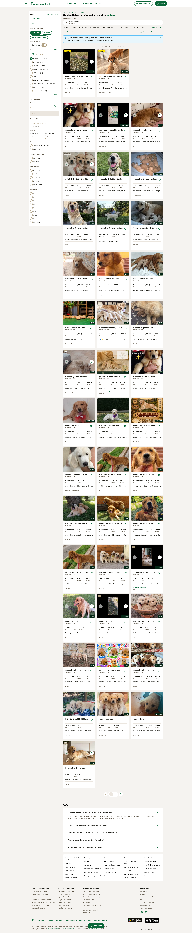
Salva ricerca (72, 32)
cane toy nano (70, 863)
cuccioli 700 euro (150, 858)
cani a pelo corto (71, 878)
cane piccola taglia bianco (130, 862)
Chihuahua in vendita (39, 891)
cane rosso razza (130, 858)
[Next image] (92, 62)
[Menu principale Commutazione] (26, 4)
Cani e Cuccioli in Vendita (41, 888)
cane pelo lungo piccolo (93, 876)
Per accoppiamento (39, 37)
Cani (32, 23)
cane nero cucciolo (91, 872)
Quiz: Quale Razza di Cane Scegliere (92, 906)
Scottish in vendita (64, 902)
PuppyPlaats (59, 920)
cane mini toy (109, 869)
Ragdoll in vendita (64, 897)
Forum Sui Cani (88, 900)
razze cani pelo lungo (112, 865)
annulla (55, 49)
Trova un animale (72, 3)
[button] (79, 61)
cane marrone (70, 867)
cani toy (87, 858)
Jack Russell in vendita (40, 905)
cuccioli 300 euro (130, 878)
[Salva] (91, 77)
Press (142, 900)
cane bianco (108, 876)
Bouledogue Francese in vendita (43, 902)
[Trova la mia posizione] (55, 106)
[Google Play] (135, 920)
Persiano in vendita (64, 905)
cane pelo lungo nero (131, 867)
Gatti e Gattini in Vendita (67, 888)
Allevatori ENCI (145, 905)
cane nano (108, 858)
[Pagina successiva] (121, 794)
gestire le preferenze (94, 928)
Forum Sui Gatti (88, 902)
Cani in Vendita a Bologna (92, 897)
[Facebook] (142, 912)
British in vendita (64, 894)
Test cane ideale (146, 908)
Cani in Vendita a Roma (91, 894)
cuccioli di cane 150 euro (153, 865)
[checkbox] (31, 59)
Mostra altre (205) (51, 95)
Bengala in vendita (64, 900)
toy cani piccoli (109, 861)
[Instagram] (146, 912)
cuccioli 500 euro (150, 861)
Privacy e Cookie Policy (67, 928)
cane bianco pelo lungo (92, 869)
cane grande (69, 874)
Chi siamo (143, 891)
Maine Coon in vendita (66, 891)
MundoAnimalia (71, 920)
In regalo (47, 33)
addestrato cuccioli (131, 874)
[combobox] (41, 106)
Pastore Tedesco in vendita (42, 900)
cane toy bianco (110, 872)
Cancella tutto (52, 14)
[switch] (44, 45)
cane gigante (89, 861)
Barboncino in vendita (40, 894)
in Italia (111, 15)
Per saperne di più (155, 27)
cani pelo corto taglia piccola (72, 859)
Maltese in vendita (38, 908)
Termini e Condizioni (147, 902)
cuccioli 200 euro (150, 869)
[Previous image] (67, 62)
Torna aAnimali (36, 19)
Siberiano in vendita (65, 908)
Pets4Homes (40, 920)
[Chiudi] (160, 38)
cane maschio (149, 876)
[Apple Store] (152, 920)
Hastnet (50, 920)
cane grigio (88, 865)
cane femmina (149, 872)
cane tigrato (128, 871)
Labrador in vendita (39, 897)
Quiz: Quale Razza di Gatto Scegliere (92, 911)
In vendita (35, 33)
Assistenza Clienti (146, 897)
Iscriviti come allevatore (92, 3)
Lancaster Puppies (100, 920)
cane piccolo (69, 871)
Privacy (142, 894)
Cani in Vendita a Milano (91, 891)
